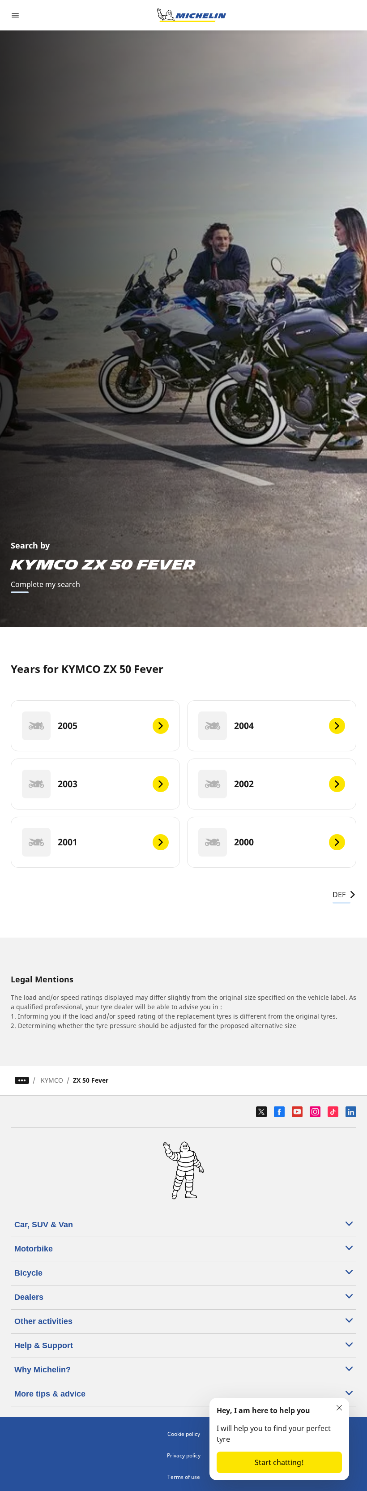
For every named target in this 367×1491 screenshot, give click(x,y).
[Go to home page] (191, 15)
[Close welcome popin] (339, 1408)
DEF (339, 895)
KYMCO (52, 1080)
